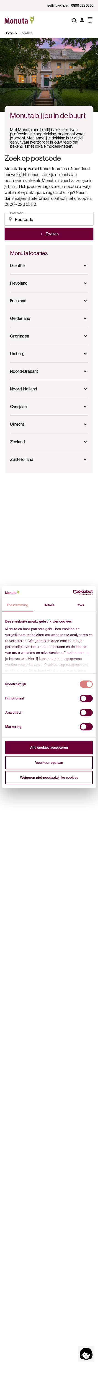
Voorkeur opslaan (49, 763)
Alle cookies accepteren (49, 747)
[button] (49, 266)
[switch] (86, 698)
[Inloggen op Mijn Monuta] (82, 20)
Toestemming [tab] (17, 605)
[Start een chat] (86, 1354)
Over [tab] (80, 605)
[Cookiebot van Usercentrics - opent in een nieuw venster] (73, 593)
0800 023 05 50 (82, 5)
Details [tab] (49, 605)
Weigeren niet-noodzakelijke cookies (49, 777)
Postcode (16, 213)
